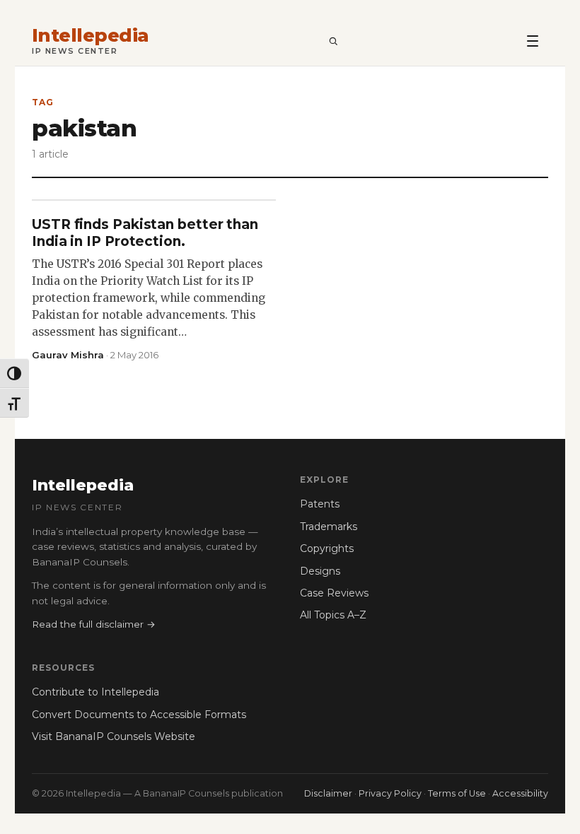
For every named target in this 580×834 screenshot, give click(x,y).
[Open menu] (532, 40)
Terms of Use (457, 793)
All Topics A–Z (333, 615)
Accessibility (520, 793)
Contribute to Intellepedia (95, 692)
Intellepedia (90, 35)
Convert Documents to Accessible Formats (139, 714)
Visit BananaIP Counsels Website (113, 736)
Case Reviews (334, 593)
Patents (320, 504)
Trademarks (328, 526)
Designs (320, 571)
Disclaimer (328, 793)
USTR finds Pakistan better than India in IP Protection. (145, 232)
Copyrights (327, 548)
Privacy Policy (390, 793)
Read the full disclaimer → (94, 624)
